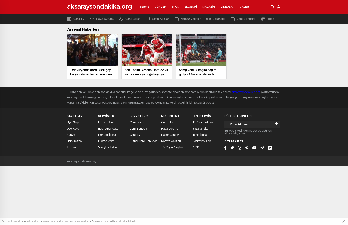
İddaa (270, 19)
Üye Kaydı (73, 128)
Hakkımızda (74, 141)
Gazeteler (167, 122)
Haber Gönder (170, 135)
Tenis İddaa (200, 135)
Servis (144, 7)
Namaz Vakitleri (191, 19)
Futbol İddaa (106, 122)
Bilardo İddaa (106, 141)
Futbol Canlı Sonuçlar (143, 141)
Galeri (245, 7)
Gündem (161, 7)
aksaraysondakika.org (246, 92)
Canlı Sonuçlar (246, 19)
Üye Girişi (73, 122)
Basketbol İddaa (108, 128)
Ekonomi (191, 7)
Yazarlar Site (200, 128)
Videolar (227, 7)
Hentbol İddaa (107, 135)
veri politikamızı (112, 221)
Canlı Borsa (132, 19)
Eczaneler (219, 19)
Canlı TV (79, 19)
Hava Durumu (105, 19)
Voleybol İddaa (107, 147)
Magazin (208, 7)
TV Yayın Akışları (172, 147)
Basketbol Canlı (202, 141)
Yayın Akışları (160, 19)
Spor (175, 7)
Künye (71, 135)
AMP (196, 147)
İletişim (71, 147)
